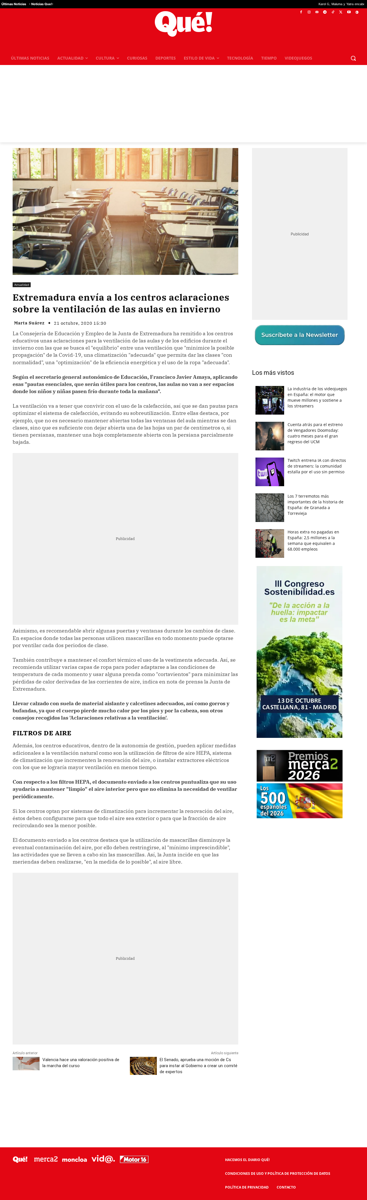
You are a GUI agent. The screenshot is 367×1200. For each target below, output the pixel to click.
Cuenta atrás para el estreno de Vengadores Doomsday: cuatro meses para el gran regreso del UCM (315, 433)
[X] (341, 12)
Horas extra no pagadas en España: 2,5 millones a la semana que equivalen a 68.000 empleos (313, 540)
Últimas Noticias (13, 4)
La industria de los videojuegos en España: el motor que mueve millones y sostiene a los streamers (317, 397)
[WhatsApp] (99, 1097)
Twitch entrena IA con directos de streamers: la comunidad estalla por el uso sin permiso (317, 466)
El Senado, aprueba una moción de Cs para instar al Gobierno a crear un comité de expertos (198, 1065)
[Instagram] (309, 12)
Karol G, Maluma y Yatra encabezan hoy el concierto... (300, 4)
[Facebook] (301, 12)
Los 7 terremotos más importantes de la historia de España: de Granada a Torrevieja (315, 504)
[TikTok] (333, 12)
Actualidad (21, 285)
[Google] (357, 12)
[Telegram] (325, 12)
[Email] (138, 1097)
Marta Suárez (29, 323)
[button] (353, 58)
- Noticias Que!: (41, 4)
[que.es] (183, 24)
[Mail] (317, 12)
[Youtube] (348, 12)
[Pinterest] (85, 1097)
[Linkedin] (125, 1097)
